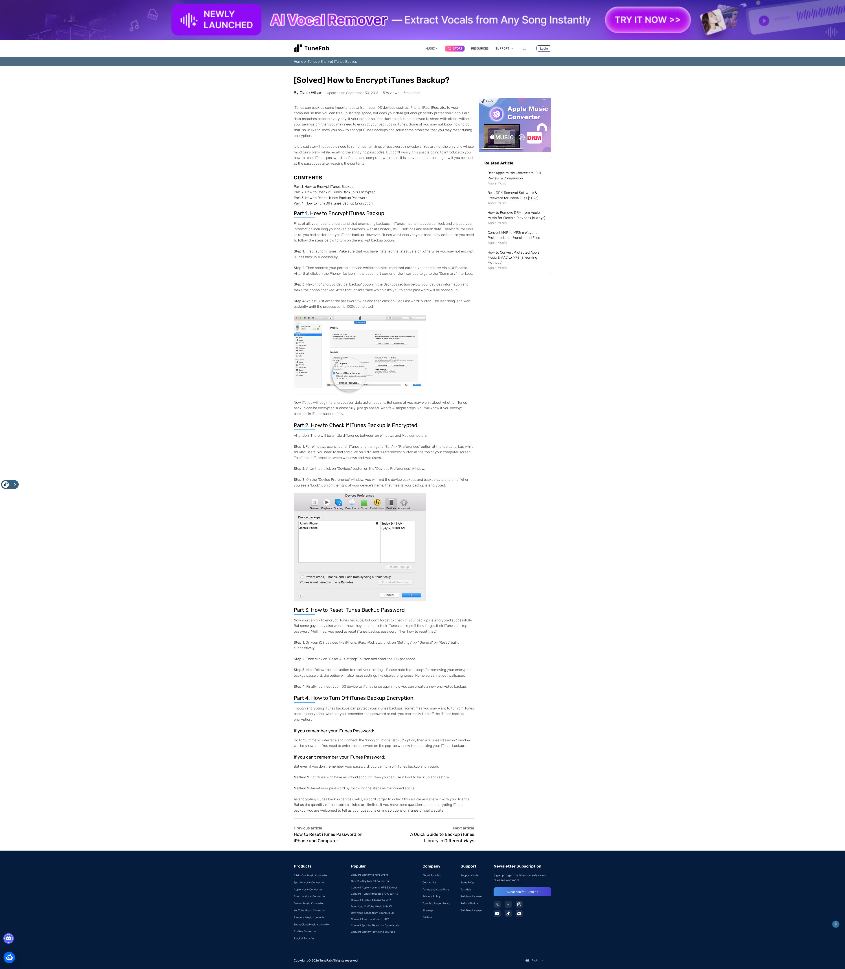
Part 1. (323, 186)
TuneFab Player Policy (436, 903)
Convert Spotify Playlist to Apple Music (375, 925)
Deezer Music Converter (309, 903)
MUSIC (430, 48)
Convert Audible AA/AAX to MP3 (371, 900)
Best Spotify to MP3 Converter (370, 881)
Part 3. (330, 198)
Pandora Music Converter (310, 917)
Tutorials (466, 889)
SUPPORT (502, 48)
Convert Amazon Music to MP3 (370, 919)
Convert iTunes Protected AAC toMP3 (374, 893)
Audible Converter (305, 931)
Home (298, 61)
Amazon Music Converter (309, 896)
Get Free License (471, 910)
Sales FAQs (467, 882)
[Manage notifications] (835, 924)
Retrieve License (471, 896)
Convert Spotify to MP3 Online (370, 874)
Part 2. (334, 192)
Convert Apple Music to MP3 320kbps (374, 887)
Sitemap (427, 910)
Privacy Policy (431, 896)
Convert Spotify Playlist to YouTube (373, 931)
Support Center (470, 875)
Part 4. (333, 203)
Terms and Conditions (435, 889)
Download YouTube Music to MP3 (371, 906)
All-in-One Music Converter (311, 875)
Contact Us (429, 882)
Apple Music (497, 183)
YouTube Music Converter (309, 910)
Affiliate (427, 917)
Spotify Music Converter (309, 882)
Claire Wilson (311, 92)
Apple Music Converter (308, 889)
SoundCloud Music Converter (312, 924)
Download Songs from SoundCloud (372, 912)
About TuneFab (431, 875)
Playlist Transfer (304, 938)
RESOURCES (480, 48)
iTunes (312, 61)
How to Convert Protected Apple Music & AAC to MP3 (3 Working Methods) (514, 257)
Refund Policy (469, 903)
